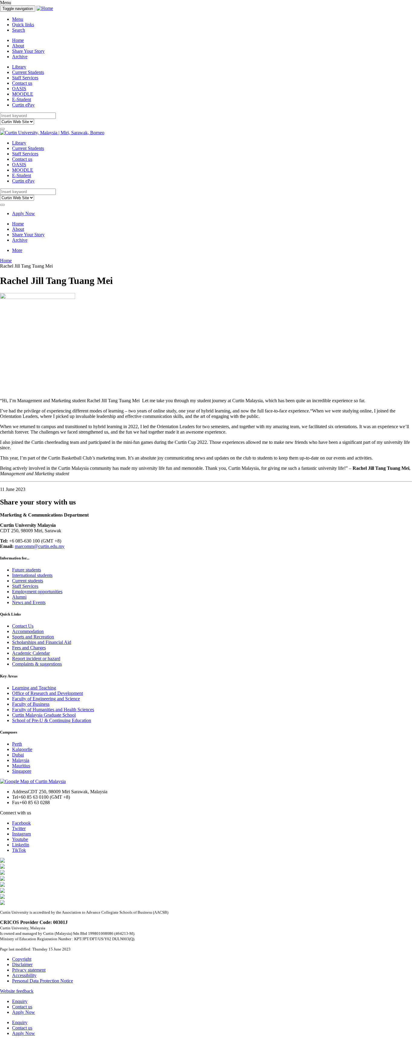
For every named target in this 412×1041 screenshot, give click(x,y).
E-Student (21, 99)
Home (18, 40)
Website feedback (16, 991)
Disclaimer (22, 964)
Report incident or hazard (36, 658)
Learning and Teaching (34, 687)
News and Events (29, 602)
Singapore (21, 771)
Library (19, 66)
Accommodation (28, 631)
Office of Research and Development (47, 693)
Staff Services (25, 77)
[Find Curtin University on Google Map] (33, 781)
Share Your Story (28, 51)
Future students (26, 569)
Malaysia (20, 760)
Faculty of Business (30, 704)
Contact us (22, 83)
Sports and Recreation (33, 636)
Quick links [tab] (23, 24)
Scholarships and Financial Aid (41, 642)
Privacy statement (29, 970)
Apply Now (23, 213)
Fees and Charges (29, 647)
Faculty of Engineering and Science (46, 698)
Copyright (21, 959)
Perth (17, 744)
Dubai (18, 754)
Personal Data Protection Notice (42, 980)
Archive (19, 56)
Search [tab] (18, 30)
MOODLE (22, 94)
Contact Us (22, 626)
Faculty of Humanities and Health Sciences (53, 709)
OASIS (19, 88)
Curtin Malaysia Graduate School (44, 715)
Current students (27, 580)
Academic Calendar (31, 653)
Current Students (28, 72)
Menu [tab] (17, 19)
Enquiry (19, 1001)
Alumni (19, 597)
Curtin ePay (23, 104)
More (17, 250)
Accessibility (24, 975)
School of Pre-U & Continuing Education (51, 720)
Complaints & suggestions (37, 664)
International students (32, 575)
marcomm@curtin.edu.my (40, 546)
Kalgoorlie (22, 749)
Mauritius (21, 765)
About (18, 45)
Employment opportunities (37, 591)
